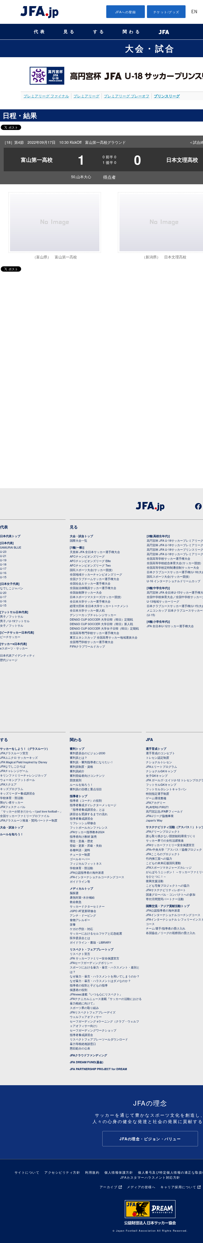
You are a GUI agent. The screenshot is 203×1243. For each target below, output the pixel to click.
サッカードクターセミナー (87, 906)
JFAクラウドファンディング (88, 1055)
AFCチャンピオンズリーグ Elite (90, 561)
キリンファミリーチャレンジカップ (23, 775)
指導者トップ (78, 796)
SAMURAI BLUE (10, 547)
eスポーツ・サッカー (14, 648)
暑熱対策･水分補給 (82, 897)
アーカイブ (109, 1186)
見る (69, 31)
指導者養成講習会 (81, 818)
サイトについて (27, 1172)
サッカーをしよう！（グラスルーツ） (24, 749)
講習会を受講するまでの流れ (89, 814)
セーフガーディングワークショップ (93, 1030)
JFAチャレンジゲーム (14, 771)
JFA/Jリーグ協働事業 (160, 816)
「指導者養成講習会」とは (87, 809)
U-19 (3, 560)
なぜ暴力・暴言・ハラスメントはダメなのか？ (100, 981)
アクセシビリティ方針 (62, 1172)
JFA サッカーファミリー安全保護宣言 (94, 958)
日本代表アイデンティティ (17, 655)
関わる (132, 31)
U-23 (3, 551)
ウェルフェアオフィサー (86, 1017)
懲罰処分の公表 (80, 1048)
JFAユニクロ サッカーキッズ (19, 757)
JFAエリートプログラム (161, 766)
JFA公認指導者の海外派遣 (87, 872)
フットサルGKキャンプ (161, 784)
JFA (149, 739)
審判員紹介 (77, 771)
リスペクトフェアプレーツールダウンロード (99, 1039)
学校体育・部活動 (11, 798)
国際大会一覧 (78, 540)
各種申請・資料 (80, 850)
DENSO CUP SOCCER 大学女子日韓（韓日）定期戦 (104, 628)
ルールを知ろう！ (11, 834)
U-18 (3, 564)
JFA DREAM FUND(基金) (86, 1062)
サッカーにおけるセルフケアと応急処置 (96, 933)
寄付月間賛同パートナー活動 (165, 899)
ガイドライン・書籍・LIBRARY (90, 942)
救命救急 (75, 902)
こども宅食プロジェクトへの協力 (168, 885)
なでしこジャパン (11, 588)
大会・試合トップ (81, 536)
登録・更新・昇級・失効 (86, 845)
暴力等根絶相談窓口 (83, 1044)
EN (194, 12)
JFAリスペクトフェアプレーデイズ (93, 1012)
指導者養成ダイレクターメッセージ (93, 805)
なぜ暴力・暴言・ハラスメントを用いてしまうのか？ (105, 976)
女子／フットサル (11, 625)
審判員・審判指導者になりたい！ (91, 762)
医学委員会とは (80, 938)
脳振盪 (74, 893)
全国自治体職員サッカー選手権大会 (93, 588)
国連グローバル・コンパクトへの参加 (170, 894)
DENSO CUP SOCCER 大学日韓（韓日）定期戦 (101, 619)
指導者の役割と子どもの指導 (89, 985)
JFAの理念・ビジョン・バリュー (150, 1138)
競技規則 (75, 780)
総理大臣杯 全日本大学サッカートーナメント (99, 606)
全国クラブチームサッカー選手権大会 (94, 579)
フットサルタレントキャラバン (166, 789)
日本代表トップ (10, 536)
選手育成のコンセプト (160, 753)
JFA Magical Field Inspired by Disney (23, 762)
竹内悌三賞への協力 (159, 858)
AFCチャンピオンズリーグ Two (90, 565)
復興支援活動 (154, 881)
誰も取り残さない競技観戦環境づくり (170, 836)
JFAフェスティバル (12, 807)
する (99, 31)
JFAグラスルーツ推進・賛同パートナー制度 (28, 820)
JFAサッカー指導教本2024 (87, 832)
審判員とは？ (78, 757)
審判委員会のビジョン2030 (87, 753)
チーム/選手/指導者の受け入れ (165, 928)
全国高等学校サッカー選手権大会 (168, 558)
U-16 (3, 573)
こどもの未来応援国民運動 (163, 863)
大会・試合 (150, 48)
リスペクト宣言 (80, 954)
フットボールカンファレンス (89, 827)
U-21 (3, 556)
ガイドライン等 (80, 881)
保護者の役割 (78, 990)
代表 (40, 31)
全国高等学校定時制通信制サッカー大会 (173, 567)
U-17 (3, 568)
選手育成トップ (156, 749)
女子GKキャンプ (157, 775)
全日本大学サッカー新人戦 (87, 610)
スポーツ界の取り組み (84, 1008)
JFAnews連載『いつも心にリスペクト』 (96, 994)
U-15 (3, 577)
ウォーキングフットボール (17, 780)
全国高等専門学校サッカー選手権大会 (94, 633)
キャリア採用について (178, 1186)
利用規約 (92, 1172)
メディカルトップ (81, 888)
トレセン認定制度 (157, 757)
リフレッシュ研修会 (83, 823)
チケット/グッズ (166, 12)
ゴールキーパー (80, 859)
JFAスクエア (8, 784)
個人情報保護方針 (118, 1172)
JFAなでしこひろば (12, 766)
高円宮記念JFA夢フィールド (164, 811)
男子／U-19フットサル (15, 621)
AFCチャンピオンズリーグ (87, 556)
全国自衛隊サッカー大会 (86, 592)
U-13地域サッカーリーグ (163, 601)
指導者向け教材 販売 (83, 836)
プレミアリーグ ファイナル (46, 95)
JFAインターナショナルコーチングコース (97, 877)
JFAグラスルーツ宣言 (14, 753)
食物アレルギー (80, 920)
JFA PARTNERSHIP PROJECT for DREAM (98, 1069)
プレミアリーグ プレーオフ (126, 95)
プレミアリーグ (86, 95)
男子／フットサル (11, 616)
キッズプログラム (11, 789)
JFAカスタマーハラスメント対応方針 (150, 1177)
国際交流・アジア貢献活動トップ (168, 906)
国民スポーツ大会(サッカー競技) (91, 570)
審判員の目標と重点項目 (86, 789)
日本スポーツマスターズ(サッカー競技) (95, 597)
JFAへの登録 (125, 12)
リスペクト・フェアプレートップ (91, 949)
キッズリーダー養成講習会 (17, 793)
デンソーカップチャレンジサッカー (93, 615)
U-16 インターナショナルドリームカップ (173, 581)
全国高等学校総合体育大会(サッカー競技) (174, 563)
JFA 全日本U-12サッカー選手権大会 (170, 626)
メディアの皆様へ (141, 1186)
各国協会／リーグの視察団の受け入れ (170, 933)
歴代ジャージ (8, 660)
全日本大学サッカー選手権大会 (90, 601)
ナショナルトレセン (159, 762)
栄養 (73, 924)
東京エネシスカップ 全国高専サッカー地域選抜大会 (103, 637)
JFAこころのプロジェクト (163, 854)
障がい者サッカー (11, 802)
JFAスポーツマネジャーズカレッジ (169, 867)
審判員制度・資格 (81, 766)
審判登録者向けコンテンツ (87, 775)
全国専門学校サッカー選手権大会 (91, 642)
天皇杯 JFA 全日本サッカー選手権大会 (95, 552)
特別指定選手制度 (157, 793)
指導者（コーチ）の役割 (86, 800)
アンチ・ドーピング (83, 915)
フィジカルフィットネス (86, 863)
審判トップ (77, 749)
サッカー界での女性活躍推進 (165, 840)
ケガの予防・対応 (81, 929)
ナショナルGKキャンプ (161, 771)
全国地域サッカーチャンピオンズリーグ (96, 574)
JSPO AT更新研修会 (83, 911)
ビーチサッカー (10, 637)
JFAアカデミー (155, 802)
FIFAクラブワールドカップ (87, 646)
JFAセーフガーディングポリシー (91, 963)
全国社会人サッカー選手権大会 (90, 583)
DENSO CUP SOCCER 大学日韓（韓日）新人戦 (101, 624)
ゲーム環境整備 (156, 798)
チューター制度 (80, 854)
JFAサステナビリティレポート (166, 890)
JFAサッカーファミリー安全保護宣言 (170, 845)
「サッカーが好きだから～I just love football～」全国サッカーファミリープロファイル (31, 813)
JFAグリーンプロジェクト (163, 831)
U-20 (3, 592)
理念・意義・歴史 (81, 841)
